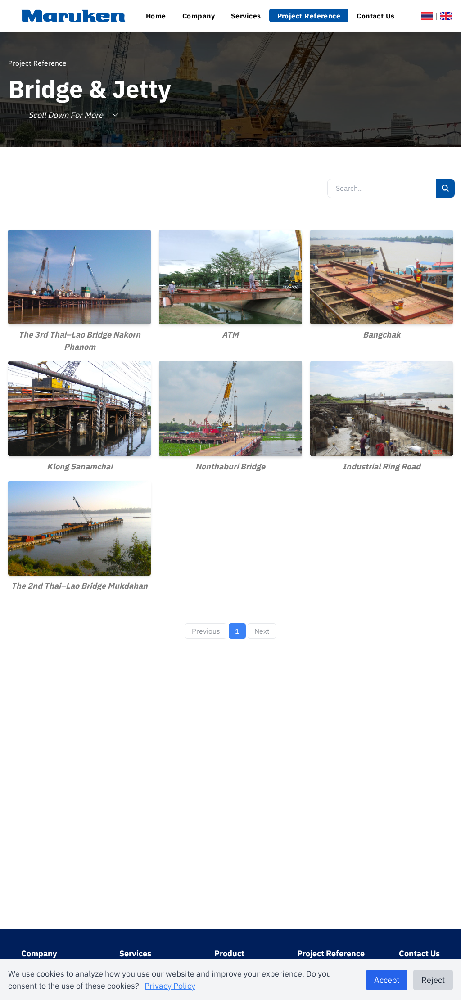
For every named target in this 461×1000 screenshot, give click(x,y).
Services (246, 15)
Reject (433, 980)
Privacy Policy (170, 986)
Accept (386, 980)
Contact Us (376, 15)
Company (198, 15)
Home (156, 15)
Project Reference (309, 15)
